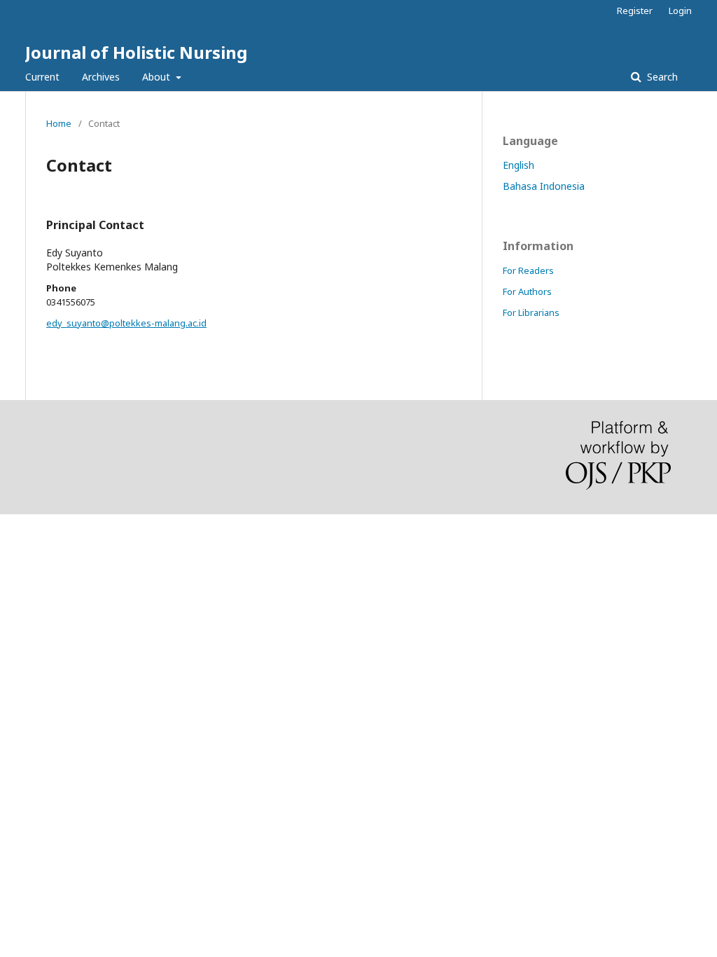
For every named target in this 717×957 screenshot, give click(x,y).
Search (661, 76)
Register (635, 10)
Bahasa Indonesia (544, 186)
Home (58, 123)
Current (42, 76)
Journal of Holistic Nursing (136, 52)
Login (680, 10)
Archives (101, 76)
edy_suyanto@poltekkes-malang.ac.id (126, 323)
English (518, 165)
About (157, 76)
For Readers (528, 270)
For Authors (527, 291)
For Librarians (531, 312)
